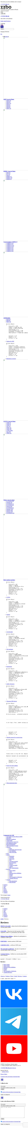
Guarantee (11, 857)
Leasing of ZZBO (13, 865)
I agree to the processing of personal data (11, 1092)
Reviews (8, 869)
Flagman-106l (9, 510)
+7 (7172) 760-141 (5, 4)
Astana (8, 895)
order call (3, 13)
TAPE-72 (8, 425)
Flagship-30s (9, 502)
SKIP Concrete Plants (8, 99)
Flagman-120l (9, 511)
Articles (11, 866)
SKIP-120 (8, 108)
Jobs (4, 887)
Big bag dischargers (10, 844)
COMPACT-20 (9, 243)
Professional (9, 666)
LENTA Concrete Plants (9, 421)
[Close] (2, 1079)
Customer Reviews (13, 878)
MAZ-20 (8, 319)
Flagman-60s (9, 506)
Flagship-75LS (9, 509)
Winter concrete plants (9, 500)
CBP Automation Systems (12, 845)
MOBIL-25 (9, 176)
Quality (11, 875)
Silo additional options (11, 843)
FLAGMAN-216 (10, 513)
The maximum (9, 649)
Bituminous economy (11, 358)
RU (1, 34)
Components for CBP (8, 835)
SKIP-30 (8, 102)
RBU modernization (13, 868)
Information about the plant (15, 849)
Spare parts (11, 858)
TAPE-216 (8, 433)
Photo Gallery (12, 870)
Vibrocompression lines (11, 783)
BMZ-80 (8, 320)
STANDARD (9, 632)
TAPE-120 (8, 429)
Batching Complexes (11, 839)
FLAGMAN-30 (10, 504)
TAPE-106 (8, 428)
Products (6, 36)
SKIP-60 (8, 106)
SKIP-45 (8, 104)
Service (8, 855)
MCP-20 (8, 172)
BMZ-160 (8, 321)
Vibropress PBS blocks (11, 701)
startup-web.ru (5, 1071)
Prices (7, 853)
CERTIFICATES (5, 945)
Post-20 (8, 175)
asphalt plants (6, 318)
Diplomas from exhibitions (15, 873)
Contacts (25, 976)
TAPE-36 (8, 422)
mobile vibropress (10, 684)
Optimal (8, 614)
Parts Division (12, 882)
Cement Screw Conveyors (12, 841)
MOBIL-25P (9, 177)
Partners (11, 874)
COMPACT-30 (9, 247)
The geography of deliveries (15, 877)
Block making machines (9, 580)
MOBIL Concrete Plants (9, 171)
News (10, 848)
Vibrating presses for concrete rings (14, 737)
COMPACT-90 (9, 251)
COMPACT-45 (9, 248)
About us (8, 847)
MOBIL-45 (9, 179)
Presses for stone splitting (12, 765)
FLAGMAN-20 (10, 501)
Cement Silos (9, 840)
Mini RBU (8, 838)
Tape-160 (8, 432)
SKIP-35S (8, 103)
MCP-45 (8, 174)
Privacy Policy (4, 1074)
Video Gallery (6, 966)
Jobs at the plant (12, 852)
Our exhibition (12, 851)
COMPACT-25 (9, 244)
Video (10, 871)
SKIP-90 (8, 107)
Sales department (13, 881)
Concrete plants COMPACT (10, 242)
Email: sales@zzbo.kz (6, 21)
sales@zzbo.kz (12, 1068)
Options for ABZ (10, 341)
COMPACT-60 (9, 249)
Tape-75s (8, 426)
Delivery (11, 864)
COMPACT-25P (10, 245)
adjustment (11, 856)
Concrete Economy (13, 861)
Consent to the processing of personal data (10, 1076)
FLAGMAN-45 (10, 505)
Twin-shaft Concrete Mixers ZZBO (14, 836)
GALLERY (3, 931)
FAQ (10, 860)
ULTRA (8, 597)
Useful (15, 976)
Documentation (12, 862)
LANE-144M (9, 430)
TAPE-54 (8, 424)
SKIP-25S (8, 100)
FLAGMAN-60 (10, 507)
